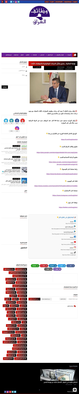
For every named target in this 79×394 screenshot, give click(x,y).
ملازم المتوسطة (10, 339)
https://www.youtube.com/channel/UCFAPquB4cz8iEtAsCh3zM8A (55, 186)
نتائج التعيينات (11, 355)
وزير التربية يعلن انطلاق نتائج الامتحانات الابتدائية (13, 182)
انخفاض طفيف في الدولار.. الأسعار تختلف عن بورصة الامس (60, 382)
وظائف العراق (62, 391)
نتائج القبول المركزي (20, 359)
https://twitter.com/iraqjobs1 (68, 207)
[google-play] (19, 2)
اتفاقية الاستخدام (59, 2)
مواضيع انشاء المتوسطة (19, 349)
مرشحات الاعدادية (20, 332)
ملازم (23, 335)
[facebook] (14, 2)
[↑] (39, 390)
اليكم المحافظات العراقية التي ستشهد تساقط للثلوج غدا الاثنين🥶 (11, 171)
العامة (27, 59)
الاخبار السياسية (10, 292)
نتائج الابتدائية (21, 352)
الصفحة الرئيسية (69, 69)
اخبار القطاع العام (60, 69)
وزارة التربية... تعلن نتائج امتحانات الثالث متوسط (12, 160)
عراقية (75, 384)
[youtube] (6, 2)
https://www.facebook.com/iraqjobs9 (68, 239)
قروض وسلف (22, 319)
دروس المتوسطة (21, 312)
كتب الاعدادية (21, 325)
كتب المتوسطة (10, 325)
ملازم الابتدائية (15, 335)
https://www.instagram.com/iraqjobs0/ (64, 195)
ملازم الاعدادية (21, 339)
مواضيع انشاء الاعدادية (19, 345)
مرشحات (23, 329)
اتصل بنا (52, 2)
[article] (41, 278)
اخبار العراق (50, 55)
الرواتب (14, 299)
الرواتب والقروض (60, 55)
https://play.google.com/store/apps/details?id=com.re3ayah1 (64, 234)
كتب (24, 322)
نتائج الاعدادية (11, 352)
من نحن (46, 2)
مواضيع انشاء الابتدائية (9, 342)
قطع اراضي (11, 319)
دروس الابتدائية (21, 309)
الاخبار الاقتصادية (21, 289)
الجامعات (35, 55)
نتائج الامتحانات (21, 355)
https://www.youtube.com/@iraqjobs (68, 244)
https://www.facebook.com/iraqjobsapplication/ (61, 174)
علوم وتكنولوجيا (21, 316)
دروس (5, 306)
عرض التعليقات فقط (46, 299)
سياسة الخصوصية (67, 2)
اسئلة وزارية (10, 282)
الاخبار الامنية (10, 289)
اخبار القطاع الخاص (20, 269)
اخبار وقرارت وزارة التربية (19, 276)
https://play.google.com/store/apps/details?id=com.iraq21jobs (57, 152)
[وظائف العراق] (39, 16)
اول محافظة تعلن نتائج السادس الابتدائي (12, 149)
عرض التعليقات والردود (34, 299)
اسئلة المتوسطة (21, 282)
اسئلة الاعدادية (10, 279)
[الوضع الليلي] (75, 390)
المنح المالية (13, 306)
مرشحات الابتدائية (12, 329)
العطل (22, 55)
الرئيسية (75, 2)
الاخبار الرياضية (21, 292)
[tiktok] (9, 2)
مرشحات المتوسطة (7, 332)
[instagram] (16, 2)
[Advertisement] (39, 39)
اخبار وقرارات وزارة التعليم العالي (17, 273)
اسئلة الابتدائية (21, 279)
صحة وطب (16, 55)
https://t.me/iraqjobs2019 (69, 139)
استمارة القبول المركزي (19, 286)
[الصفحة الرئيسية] (74, 55)
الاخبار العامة (22, 296)
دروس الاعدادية (10, 309)
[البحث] (3, 2)
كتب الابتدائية (15, 322)
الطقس (27, 55)
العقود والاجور (10, 302)
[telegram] (11, 2)
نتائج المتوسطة (7, 359)
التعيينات (69, 55)
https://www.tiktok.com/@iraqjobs (69, 255)
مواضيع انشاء (21, 342)
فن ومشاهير (8, 55)
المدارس (42, 55)
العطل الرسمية (21, 302)
